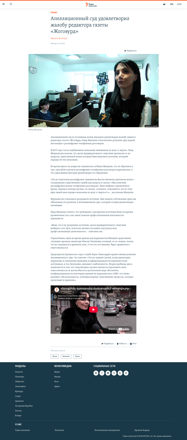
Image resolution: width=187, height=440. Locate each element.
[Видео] (164, 4)
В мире (18, 416)
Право (54, 13)
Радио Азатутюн (22, 430)
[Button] (130, 50)
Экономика (20, 387)
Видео (57, 372)
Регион (18, 411)
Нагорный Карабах (24, 406)
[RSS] (120, 373)
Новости (19, 372)
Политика (19, 377)
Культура (19, 391)
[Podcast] (126, 373)
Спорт (18, 396)
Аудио (57, 387)
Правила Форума (142, 430)
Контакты (59, 430)
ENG (172, 4)
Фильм (57, 377)
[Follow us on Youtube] (108, 373)
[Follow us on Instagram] (114, 373)
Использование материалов (107, 430)
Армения (19, 401)
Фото (56, 382)
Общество (19, 382)
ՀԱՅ (179, 4)
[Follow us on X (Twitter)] (101, 373)
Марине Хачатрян (59, 38)
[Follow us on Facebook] (96, 373)
